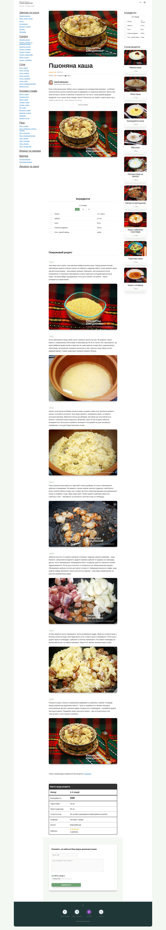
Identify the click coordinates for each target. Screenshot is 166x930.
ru (140, 2)
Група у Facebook (64, 916)
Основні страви (28, 91)
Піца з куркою (24, 144)
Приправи (22, 32)
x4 (88, 209)
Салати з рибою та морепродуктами (25, 43)
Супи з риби (23, 81)
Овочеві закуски (24, 16)
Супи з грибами (24, 78)
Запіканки (22, 116)
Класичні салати (25, 47)
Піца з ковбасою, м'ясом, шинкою (27, 129)
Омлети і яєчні (24, 118)
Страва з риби (24, 105)
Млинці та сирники (30, 150)
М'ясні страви (24, 94)
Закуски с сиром (25, 27)
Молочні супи (24, 86)
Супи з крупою (24, 76)
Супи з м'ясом (24, 70)
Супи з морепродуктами (27, 84)
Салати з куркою (25, 49)
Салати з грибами (25, 60)
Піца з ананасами (25, 146)
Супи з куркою (24, 73)
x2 (83, 209)
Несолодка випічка (25, 162)
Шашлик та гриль (25, 113)
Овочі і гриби (23, 100)
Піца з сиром (23, 126)
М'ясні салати (24, 57)
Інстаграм (89, 916)
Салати (23, 36)
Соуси (21, 21)
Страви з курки (24, 102)
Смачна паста (24, 97)
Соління (22, 29)
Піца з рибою (23, 138)
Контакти (101, 916)
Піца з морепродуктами (27, 136)
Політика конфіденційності (83, 921)
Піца (22, 122)
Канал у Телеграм (77, 916)
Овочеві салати (24, 40)
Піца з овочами (24, 133)
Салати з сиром (24, 52)
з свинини (87, 774)
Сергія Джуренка (26, 2)
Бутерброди (23, 24)
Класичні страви (25, 110)
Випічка (23, 156)
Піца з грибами (24, 141)
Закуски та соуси (29, 12)
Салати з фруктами (26, 55)
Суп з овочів (23, 68)
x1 (77, 209)
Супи (22, 64)
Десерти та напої (29, 166)
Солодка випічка (24, 159)
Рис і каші (22, 108)
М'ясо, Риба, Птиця (26, 19)
